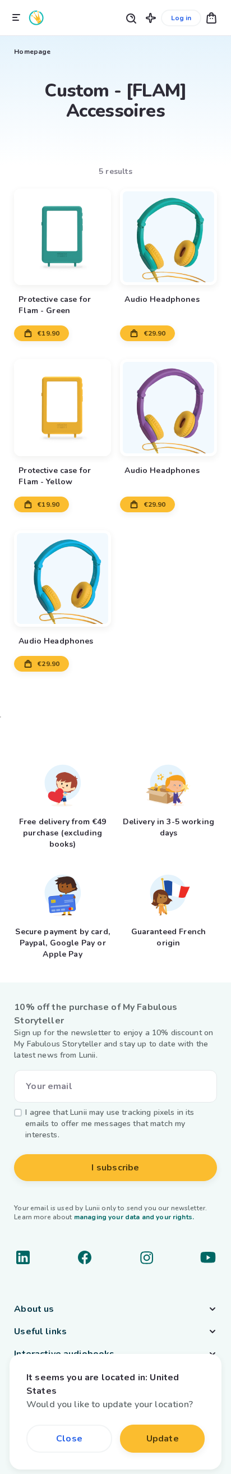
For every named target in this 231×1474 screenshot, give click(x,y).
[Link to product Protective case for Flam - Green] (62, 237)
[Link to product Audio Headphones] (168, 237)
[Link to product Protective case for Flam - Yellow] (62, 407)
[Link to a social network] (23, 1257)
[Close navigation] (16, 18)
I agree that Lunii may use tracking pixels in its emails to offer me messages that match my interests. (109, 1123)
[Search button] (131, 17)
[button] (151, 17)
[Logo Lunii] (36, 17)
